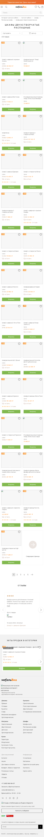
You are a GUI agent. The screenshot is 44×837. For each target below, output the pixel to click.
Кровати (26, 701)
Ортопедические (7, 717)
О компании (27, 758)
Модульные (5, 742)
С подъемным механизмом (32, 712)
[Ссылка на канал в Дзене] (13, 798)
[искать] (41, 12)
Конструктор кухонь (8, 748)
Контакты (26, 768)
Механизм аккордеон (8, 714)
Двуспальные (27, 709)
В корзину (11, 73)
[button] (11, 93)
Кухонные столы (7, 745)
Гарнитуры (5, 739)
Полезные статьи (7, 771)
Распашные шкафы (29, 727)
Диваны (4, 701)
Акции (3, 761)
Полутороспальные (30, 706)
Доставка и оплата (8, 764)
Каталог (4, 758)
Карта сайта (27, 771)
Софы (3, 712)
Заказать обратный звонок (10, 787)
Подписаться (40, 827)
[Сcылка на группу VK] (2, 798)
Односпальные (28, 703)
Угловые (4, 706)
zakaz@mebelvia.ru (8, 790)
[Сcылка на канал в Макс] (10, 798)
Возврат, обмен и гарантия (10, 768)
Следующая (32, 574)
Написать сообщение (22, 811)
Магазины (26, 761)
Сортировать (7, 33)
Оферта (4, 774)
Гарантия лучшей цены (31, 764)
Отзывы (4, 777)
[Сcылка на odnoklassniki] (6, 798)
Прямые (4, 703)
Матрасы (4, 721)
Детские (4, 730)
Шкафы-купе (27, 724)
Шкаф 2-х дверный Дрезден (16, 625)
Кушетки (4, 709)
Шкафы (25, 721)
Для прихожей (28, 730)
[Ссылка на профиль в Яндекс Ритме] (17, 798)
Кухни (3, 737)
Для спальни (27, 733)
